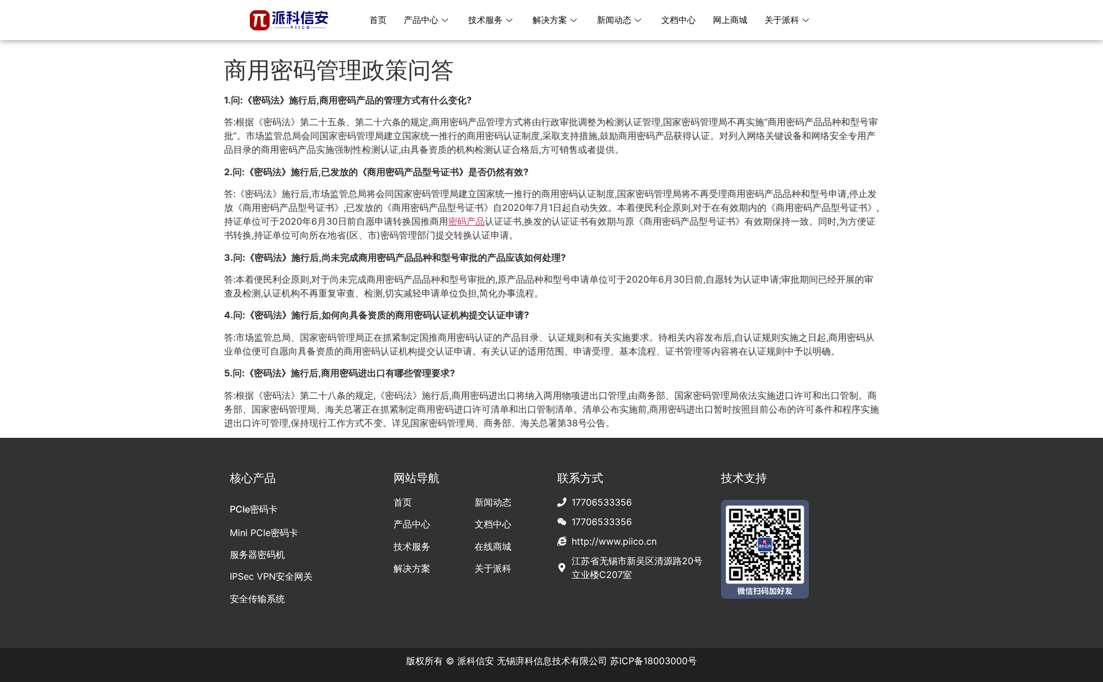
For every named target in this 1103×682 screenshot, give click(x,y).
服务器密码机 (257, 554)
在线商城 (493, 546)
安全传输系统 (257, 598)
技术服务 (485, 19)
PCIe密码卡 (253, 509)
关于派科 (782, 19)
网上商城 (730, 19)
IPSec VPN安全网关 (271, 576)
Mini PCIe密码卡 (264, 532)
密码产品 (466, 221)
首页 (378, 19)
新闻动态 (614, 19)
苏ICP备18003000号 (653, 660)
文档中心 (678, 19)
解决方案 (550, 19)
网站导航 (416, 478)
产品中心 (421, 19)
